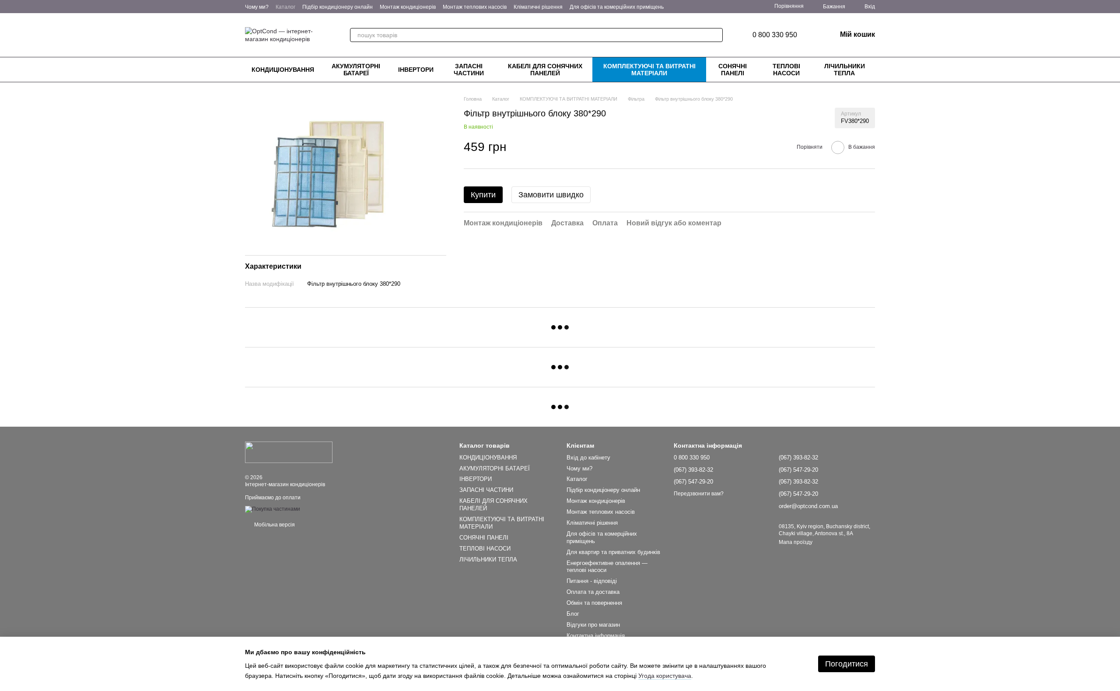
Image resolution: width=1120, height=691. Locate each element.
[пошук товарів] (716, 35)
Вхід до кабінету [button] (588, 457)
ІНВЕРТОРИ (416, 69)
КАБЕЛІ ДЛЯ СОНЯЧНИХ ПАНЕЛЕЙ (545, 70)
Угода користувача (664, 675)
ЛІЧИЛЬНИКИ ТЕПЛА (844, 70)
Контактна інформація (596, 635)
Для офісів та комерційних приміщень (617, 7)
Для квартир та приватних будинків (613, 552)
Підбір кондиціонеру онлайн (337, 7)
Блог (573, 613)
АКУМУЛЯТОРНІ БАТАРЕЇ (356, 70)
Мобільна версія (274, 525)
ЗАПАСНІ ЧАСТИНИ (469, 70)
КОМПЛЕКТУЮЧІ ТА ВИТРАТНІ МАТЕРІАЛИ (649, 70)
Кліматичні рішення (538, 7)
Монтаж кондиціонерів (408, 7)
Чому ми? (257, 7)
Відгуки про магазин (593, 624)
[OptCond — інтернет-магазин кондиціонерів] (288, 452)
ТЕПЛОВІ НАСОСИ (786, 70)
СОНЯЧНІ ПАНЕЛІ (732, 70)
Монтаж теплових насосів (475, 7)
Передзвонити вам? (699, 494)
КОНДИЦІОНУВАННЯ (283, 69)
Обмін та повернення (594, 603)
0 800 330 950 (774, 35)
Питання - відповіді (592, 581)
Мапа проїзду (795, 542)
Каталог (285, 7)
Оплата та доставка (593, 592)
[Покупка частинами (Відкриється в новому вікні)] (272, 509)
